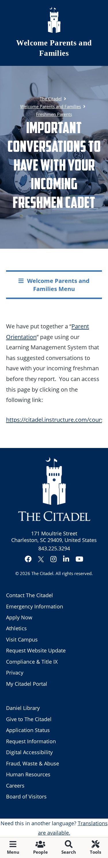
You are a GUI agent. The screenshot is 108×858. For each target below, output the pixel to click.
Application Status (28, 730)
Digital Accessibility (29, 752)
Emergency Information (34, 606)
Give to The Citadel (29, 719)
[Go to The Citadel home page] (54, 20)
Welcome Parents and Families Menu (58, 284)
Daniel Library (23, 707)
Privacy (14, 672)
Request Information (31, 741)
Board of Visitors (26, 796)
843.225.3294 (54, 548)
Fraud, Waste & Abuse (32, 763)
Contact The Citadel (29, 595)
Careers (15, 785)
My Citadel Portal (26, 683)
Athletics (16, 628)
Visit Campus (22, 639)
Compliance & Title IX (32, 661)
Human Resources (28, 774)
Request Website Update (36, 650)
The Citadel (42, 573)
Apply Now (19, 617)
